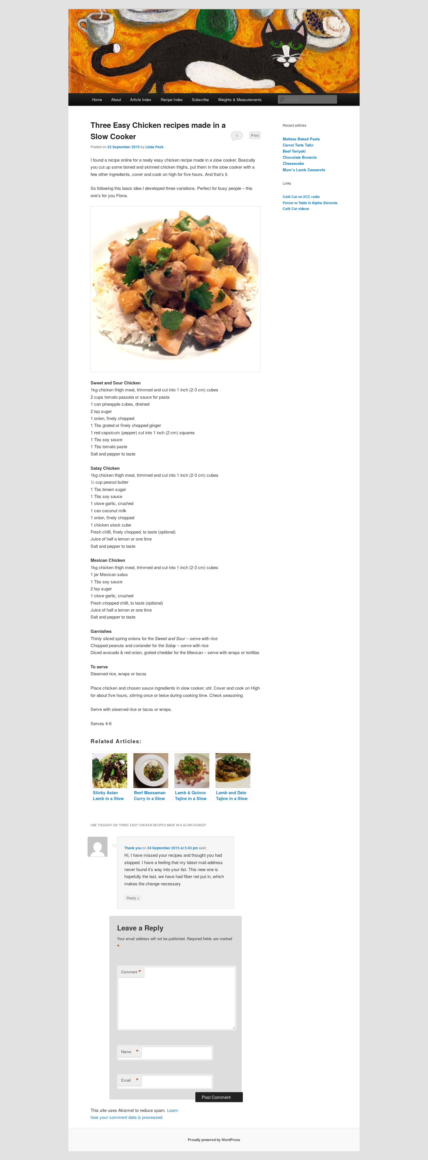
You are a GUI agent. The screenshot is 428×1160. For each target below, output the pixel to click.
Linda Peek (154, 146)
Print (255, 135)
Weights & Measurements (240, 99)
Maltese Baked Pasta (301, 139)
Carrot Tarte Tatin (298, 145)
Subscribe (200, 99)
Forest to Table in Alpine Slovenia (310, 202)
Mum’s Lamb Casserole (304, 169)
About (116, 99)
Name (130, 1051)
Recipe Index (172, 99)
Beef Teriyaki (294, 151)
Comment (131, 972)
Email (130, 1080)
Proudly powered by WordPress (214, 1139)
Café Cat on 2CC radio (301, 196)
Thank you (133, 847)
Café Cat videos (296, 208)
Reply (133, 897)
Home (97, 99)
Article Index (140, 99)
